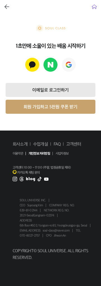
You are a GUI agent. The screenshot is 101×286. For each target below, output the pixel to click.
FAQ (57, 144)
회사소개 (20, 144)
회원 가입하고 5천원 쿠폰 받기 (50, 106)
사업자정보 (62, 153)
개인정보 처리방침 (39, 153)
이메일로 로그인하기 (50, 90)
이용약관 (18, 153)
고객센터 (73, 144)
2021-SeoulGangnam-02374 (37, 215)
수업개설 (40, 144)
